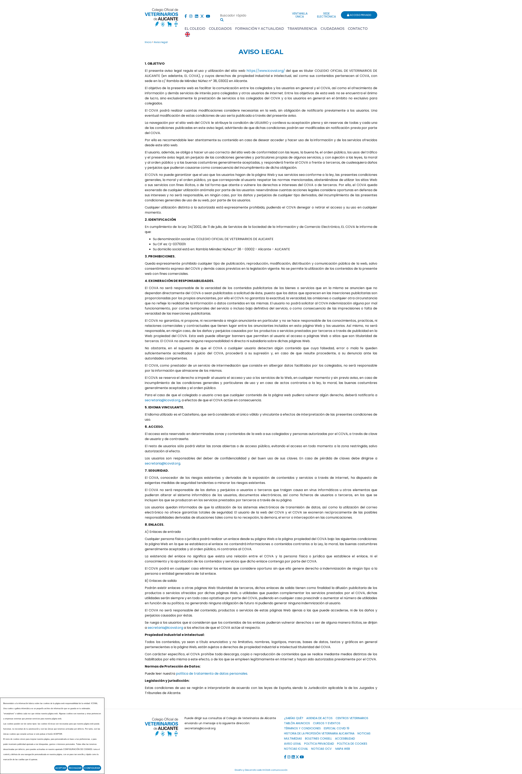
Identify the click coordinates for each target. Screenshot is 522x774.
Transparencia (302, 29)
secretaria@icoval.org (162, 400)
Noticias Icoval (296, 749)
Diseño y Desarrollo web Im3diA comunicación (261, 770)
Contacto (358, 29)
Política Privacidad (319, 744)
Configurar (92, 768)
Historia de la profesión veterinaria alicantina (319, 733)
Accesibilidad (345, 738)
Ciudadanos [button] (332, 29)
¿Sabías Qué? (293, 718)
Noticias (363, 733)
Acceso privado (360, 15)
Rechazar (75, 768)
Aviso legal (161, 42)
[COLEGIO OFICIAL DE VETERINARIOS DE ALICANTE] (161, 16)
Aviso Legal (292, 744)
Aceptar (60, 768)
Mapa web (342, 749)
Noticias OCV (321, 749)
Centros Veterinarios (352, 718)
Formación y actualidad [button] (259, 29)
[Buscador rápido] (222, 20)
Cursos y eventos (326, 723)
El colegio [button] (195, 29)
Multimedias (293, 738)
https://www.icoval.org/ (266, 70)
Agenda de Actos (319, 718)
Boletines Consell (318, 738)
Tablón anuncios (297, 723)
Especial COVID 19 (336, 728)
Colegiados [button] (220, 29)
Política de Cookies (352, 744)
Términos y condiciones (302, 728)
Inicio (148, 42)
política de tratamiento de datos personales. (212, 673)
